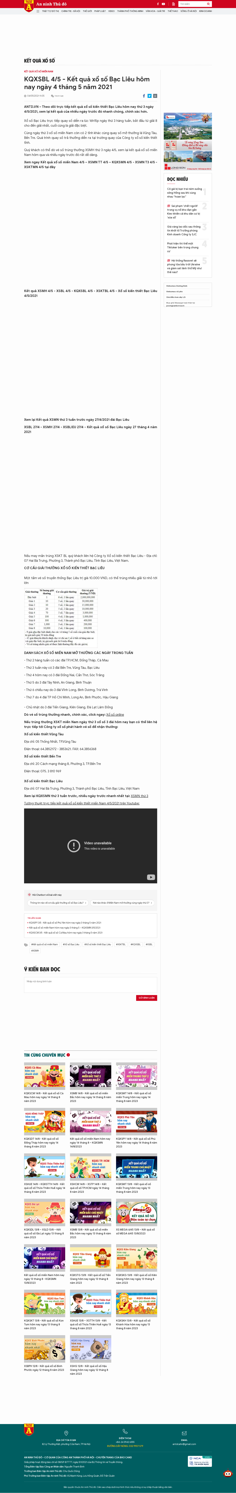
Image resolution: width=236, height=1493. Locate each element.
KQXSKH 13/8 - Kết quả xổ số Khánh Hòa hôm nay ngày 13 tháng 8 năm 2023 (133, 1324)
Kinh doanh (205, 11)
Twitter (150, 96)
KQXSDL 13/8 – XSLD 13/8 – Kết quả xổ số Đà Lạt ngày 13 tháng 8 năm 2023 (44, 1233)
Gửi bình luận (147, 998)
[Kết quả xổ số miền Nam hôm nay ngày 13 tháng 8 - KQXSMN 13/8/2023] (44, 1258)
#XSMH (35, 950)
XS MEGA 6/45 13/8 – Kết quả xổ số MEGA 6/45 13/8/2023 (135, 1231)
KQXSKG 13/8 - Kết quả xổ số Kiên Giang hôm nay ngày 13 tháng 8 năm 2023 (136, 1279)
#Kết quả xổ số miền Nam (44, 944)
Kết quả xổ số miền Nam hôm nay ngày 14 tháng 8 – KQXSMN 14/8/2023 (90, 1142)
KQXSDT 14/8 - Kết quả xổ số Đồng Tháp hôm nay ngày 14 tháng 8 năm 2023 (41, 1142)
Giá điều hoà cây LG (176, 297)
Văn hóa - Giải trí (155, 11)
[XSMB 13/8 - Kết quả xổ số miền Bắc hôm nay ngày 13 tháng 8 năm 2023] (90, 1212)
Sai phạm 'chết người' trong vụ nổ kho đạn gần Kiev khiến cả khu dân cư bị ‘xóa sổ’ (183, 211)
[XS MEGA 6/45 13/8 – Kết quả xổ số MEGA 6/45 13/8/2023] (136, 1212)
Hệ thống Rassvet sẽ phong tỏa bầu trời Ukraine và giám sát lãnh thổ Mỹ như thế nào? (184, 266)
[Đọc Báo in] (175, 4)
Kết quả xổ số (39, 60)
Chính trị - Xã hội (70, 11)
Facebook (144, 96)
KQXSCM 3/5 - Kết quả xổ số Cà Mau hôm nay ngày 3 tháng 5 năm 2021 (65, 932)
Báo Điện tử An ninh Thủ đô (29, 6)
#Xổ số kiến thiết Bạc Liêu (97, 944)
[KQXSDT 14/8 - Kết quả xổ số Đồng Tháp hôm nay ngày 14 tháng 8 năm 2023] (44, 1121)
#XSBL (149, 944)
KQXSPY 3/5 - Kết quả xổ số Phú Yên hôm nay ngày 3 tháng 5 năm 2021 (65, 922)
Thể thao (173, 11)
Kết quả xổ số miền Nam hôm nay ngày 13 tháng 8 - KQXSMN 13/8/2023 (44, 1279)
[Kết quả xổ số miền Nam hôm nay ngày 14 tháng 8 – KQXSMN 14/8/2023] (90, 1121)
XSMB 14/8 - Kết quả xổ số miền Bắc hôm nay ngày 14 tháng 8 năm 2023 (90, 1097)
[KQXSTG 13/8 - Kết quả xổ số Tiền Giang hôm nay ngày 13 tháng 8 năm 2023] (90, 1258)
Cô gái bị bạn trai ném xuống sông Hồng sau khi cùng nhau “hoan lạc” (184, 192)
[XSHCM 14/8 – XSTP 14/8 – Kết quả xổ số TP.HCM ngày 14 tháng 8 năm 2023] (90, 1167)
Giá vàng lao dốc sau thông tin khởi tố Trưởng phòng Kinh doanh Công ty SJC (184, 230)
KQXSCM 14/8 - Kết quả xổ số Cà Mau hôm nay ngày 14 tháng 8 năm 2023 (43, 1097)
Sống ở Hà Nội (189, 11)
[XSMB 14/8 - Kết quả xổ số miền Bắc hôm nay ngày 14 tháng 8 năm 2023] (90, 1076)
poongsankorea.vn (175, 305)
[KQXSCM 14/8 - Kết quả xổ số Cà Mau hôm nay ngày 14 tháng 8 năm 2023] (44, 1076)
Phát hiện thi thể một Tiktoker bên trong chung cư (182, 247)
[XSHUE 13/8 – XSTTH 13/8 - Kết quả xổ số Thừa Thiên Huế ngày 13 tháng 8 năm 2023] (90, 1303)
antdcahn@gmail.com (184, 1444)
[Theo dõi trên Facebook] (159, 4)
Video (111, 11)
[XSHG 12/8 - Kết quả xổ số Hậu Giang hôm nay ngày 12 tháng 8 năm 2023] (90, 1349)
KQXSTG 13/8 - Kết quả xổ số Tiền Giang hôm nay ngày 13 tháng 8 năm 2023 (90, 1279)
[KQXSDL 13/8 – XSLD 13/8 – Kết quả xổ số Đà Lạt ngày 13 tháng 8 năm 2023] (44, 1212)
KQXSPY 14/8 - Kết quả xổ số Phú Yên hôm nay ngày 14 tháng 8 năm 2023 (136, 1142)
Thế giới (87, 11)
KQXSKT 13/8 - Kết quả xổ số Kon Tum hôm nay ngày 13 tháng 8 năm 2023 (44, 1324)
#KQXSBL (136, 944)
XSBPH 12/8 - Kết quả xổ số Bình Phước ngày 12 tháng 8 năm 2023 (44, 1368)
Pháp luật (100, 11)
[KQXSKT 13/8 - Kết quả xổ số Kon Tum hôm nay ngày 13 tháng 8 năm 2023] (44, 1303)
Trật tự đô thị (50, 11)
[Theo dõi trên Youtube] (163, 4)
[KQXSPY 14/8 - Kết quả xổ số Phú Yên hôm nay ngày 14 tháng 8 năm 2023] (136, 1121)
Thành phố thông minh (130, 11)
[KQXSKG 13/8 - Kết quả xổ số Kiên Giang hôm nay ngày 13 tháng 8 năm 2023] (136, 1258)
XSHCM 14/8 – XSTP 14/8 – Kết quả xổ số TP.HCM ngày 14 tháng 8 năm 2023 (89, 1188)
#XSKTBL (121, 944)
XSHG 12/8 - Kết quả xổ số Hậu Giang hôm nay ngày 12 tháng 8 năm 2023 (89, 1370)
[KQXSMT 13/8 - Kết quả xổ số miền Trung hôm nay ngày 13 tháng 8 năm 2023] (136, 1167)
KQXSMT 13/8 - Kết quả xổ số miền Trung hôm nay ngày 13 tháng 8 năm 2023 (133, 1188)
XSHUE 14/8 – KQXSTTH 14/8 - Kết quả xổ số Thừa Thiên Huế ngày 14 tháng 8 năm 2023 (44, 1188)
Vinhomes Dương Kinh (176, 286)
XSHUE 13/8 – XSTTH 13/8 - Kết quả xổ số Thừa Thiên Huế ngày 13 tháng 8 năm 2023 (90, 1324)
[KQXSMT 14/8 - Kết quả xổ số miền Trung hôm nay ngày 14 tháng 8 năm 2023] (136, 1076)
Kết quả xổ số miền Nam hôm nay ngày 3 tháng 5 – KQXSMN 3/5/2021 (64, 927)
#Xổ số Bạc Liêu (71, 944)
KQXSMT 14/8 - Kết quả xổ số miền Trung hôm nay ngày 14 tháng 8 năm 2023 (133, 1097)
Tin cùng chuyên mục (44, 1055)
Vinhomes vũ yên (174, 291)
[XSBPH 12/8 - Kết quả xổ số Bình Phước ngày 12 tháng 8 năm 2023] (44, 1349)
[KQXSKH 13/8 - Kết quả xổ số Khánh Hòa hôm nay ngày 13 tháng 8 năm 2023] (136, 1303)
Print (155, 96)
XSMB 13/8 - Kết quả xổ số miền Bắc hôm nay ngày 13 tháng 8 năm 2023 (90, 1233)
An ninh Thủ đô (51, 4)
